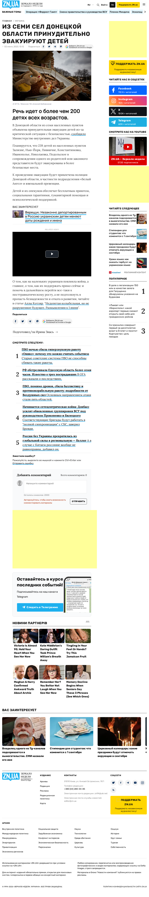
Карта (43, 803)
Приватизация (9, 847)
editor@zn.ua (70, 801)
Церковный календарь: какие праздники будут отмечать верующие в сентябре (122, 248)
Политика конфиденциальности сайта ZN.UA (125, 887)
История (115, 833)
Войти (104, 5)
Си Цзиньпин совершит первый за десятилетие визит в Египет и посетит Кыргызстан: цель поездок (123, 331)
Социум (114, 829)
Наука (77, 829)
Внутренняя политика (13, 829)
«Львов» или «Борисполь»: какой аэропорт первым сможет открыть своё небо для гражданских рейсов (123, 311)
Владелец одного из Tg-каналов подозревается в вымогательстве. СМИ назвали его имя (123, 219)
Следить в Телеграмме (42, 607)
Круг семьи (116, 838)
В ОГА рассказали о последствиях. (56, 374)
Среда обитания (82, 838)
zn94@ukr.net (101, 793)
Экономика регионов (12, 851)
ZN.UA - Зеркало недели (128, 159)
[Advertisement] (55, 539)
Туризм (114, 842)
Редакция (45, 786)
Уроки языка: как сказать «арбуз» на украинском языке (120, 262)
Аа (112, 5)
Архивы (44, 781)
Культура (79, 847)
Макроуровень (9, 838)
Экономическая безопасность (53, 842)
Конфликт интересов (48, 838)
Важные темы (11, 12)
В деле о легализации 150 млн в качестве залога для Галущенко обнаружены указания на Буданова (123, 291)
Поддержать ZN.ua (128, 5)
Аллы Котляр (34, 303)
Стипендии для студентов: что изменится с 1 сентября (122, 233)
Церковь (78, 842)
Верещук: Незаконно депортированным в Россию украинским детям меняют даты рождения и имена (55, 216)
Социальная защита (48, 829)
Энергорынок (8, 842)
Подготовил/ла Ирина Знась (33, 332)
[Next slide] (144, 11)
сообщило (78, 134)
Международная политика (15, 833)
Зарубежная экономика (50, 833)
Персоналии (44, 847)
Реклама (44, 791)
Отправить (78, 501)
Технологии (80, 833)
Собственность (118, 847)
